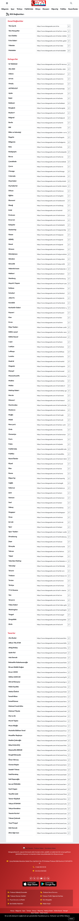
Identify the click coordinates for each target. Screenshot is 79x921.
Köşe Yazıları (44, 913)
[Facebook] (30, 878)
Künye (12, 911)
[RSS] (48, 878)
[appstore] (30, 884)
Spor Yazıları (35, 913)
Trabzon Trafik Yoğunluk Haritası (53, 896)
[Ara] (71, 3)
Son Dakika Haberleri (16, 904)
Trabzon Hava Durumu (50, 892)
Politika (63, 9)
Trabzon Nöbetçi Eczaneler (18, 892)
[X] (34, 878)
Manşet (65, 911)
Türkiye (19, 9)
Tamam (71, 918)
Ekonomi (46, 9)
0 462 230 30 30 (41, 867)
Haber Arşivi (47, 904)
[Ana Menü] (7, 3)
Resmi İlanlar (73, 9)
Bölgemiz (4, 9)
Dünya (37, 9)
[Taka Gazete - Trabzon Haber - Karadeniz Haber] (38, 3)
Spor (12, 9)
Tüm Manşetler (47, 900)
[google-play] (48, 884)
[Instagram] (37, 878)
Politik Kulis (29, 9)
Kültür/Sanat (58, 911)
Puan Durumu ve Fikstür (17, 900)
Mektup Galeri (48, 911)
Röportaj (54, 9)
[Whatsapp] (44, 878)
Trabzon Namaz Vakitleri (18, 896)
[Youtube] (41, 878)
